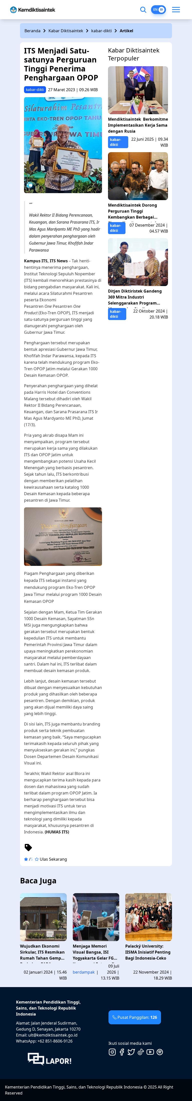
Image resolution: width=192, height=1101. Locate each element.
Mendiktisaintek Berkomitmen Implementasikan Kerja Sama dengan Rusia (138, 125)
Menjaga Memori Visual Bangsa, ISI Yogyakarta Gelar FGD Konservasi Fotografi (95, 953)
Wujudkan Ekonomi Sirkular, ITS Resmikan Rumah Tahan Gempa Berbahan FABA (42, 953)
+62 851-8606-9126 (55, 1041)
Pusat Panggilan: (137, 1017)
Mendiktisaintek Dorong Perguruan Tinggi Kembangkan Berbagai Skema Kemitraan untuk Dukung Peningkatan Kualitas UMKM (133, 212)
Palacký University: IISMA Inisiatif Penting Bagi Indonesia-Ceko (147, 952)
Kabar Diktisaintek (65, 30)
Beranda (32, 30)
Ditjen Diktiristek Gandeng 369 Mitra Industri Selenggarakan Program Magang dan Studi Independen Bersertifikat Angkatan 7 (135, 298)
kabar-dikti (101, 30)
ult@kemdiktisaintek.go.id (53, 1035)
